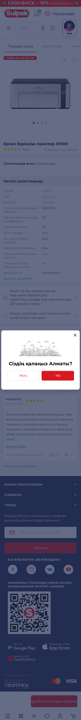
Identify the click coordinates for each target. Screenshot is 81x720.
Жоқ (23, 375)
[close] (75, 335)
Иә (58, 375)
